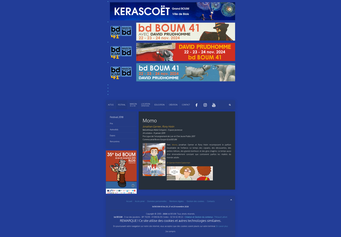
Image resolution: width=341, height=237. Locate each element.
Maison (133, 105)
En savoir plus (222, 226)
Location (145, 105)
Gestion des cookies (195, 201)
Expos (112, 135)
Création (173, 104)
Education (159, 104)
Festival (121, 104)
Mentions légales (176, 201)
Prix (111, 123)
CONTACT (186, 104)
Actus (111, 104)
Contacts (211, 201)
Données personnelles (157, 201)
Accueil (129, 201)
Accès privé (140, 201)
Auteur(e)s (114, 129)
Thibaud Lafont (206, 217)
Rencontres (115, 141)
